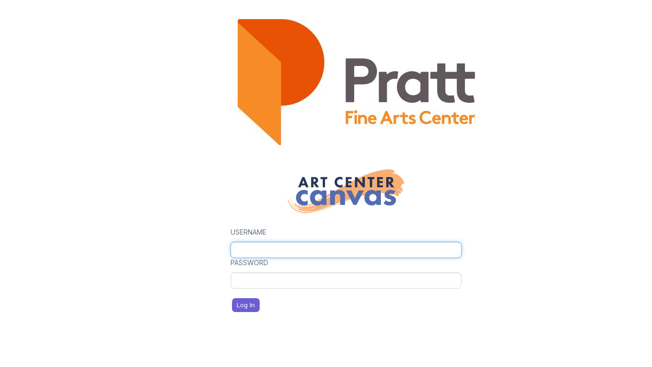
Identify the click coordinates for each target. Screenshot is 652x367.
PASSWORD (249, 263)
